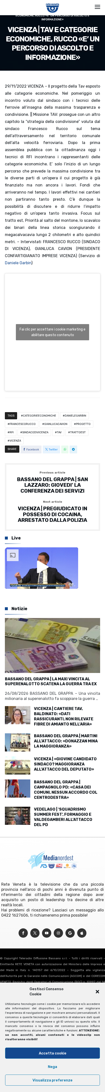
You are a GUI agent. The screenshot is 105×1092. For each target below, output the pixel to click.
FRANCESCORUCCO (23, 424)
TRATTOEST (78, 432)
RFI (12, 432)
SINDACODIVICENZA (35, 432)
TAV (59, 432)
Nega (52, 1067)
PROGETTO (83, 424)
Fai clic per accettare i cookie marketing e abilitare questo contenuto (52, 332)
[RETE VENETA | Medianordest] (53, 3)
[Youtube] (46, 933)
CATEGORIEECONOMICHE (39, 415)
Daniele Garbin (18, 263)
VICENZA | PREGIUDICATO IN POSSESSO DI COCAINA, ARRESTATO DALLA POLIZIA (52, 511)
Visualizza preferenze (52, 1080)
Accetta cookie (52, 1053)
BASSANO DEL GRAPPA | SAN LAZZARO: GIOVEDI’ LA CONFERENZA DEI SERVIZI (52, 482)
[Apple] (81, 933)
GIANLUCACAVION (55, 424)
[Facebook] (23, 933)
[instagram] (58, 933)
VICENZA (15, 440)
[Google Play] (70, 933)
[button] (97, 991)
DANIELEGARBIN (75, 415)
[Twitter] (35, 933)
